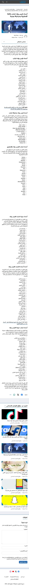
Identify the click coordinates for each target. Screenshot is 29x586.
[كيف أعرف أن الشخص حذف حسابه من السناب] (14, 502)
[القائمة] (6, 2)
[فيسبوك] (22, 395)
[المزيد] (10, 395)
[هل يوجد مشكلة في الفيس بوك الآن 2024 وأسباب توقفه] (14, 433)
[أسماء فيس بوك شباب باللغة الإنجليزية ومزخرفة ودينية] (14, 451)
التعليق (25, 529)
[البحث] (3, 2)
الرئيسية (25, 9)
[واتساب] (14, 395)
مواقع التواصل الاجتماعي (10, 9)
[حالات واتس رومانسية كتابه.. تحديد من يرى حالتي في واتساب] (14, 469)
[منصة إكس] (18, 395)
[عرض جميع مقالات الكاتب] (25, 36)
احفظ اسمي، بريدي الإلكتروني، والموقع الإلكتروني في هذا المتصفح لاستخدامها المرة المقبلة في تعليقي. (14, 558)
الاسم (25, 545)
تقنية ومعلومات (19, 9)
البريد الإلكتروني (23, 550)
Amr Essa (16, 35)
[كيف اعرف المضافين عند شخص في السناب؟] (14, 486)
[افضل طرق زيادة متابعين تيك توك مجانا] (14, 416)
